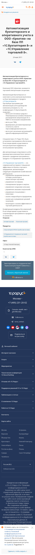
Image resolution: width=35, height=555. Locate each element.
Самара (4, 453)
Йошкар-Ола (5, 438)
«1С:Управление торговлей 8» (13, 163)
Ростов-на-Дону (6, 449)
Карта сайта (6, 421)
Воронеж (4, 434)
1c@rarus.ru (18, 277)
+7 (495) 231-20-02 (27, 2)
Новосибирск (6, 445)
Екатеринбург (24, 434)
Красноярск (5, 441)
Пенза (21, 445)
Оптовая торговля (9, 221)
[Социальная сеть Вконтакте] (8, 327)
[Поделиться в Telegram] (20, 63)
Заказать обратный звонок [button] (17, 273)
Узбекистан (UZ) (8, 469)
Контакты (5, 415)
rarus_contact (19, 322)
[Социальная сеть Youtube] (12, 327)
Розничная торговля (21, 221)
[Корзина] (29, 7)
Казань (21, 438)
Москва (4, 430)
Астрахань (22, 430)
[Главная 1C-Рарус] (15, 7)
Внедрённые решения (11, 12)
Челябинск (5, 457)
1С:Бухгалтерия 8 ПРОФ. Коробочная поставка (17, 230)
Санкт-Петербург (25, 453)
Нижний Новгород (25, 441)
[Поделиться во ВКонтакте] (15, 63)
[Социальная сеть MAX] (26, 327)
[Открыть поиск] (27, 7)
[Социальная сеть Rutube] (17, 327)
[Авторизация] (32, 7)
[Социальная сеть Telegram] (22, 327)
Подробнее (18, 545)
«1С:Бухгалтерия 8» (9, 101)
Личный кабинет (11, 346)
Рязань (21, 449)
